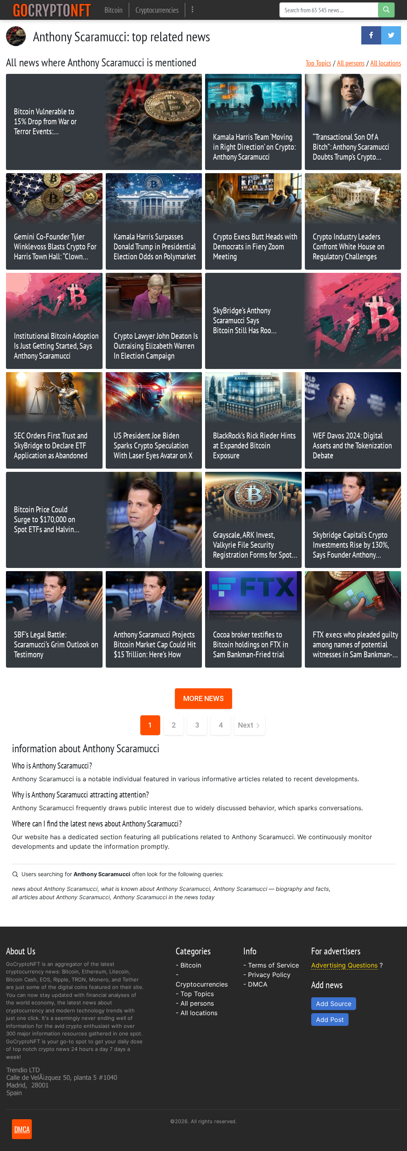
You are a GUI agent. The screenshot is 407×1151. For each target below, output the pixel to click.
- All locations (196, 1013)
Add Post (330, 1020)
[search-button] (386, 9)
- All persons (195, 1003)
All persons (350, 63)
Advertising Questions (344, 965)
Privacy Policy (269, 975)
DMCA (257, 984)
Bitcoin (113, 10)
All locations (385, 63)
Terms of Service (273, 965)
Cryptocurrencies (157, 10)
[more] (192, 10)
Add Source (333, 1004)
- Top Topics (195, 994)
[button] (371, 35)
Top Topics (318, 63)
